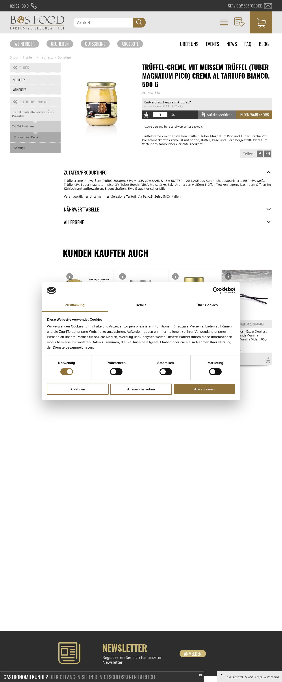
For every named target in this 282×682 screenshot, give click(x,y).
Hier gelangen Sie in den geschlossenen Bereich (79, 677)
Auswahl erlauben (141, 389)
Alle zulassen (204, 389)
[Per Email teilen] (267, 154)
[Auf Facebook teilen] (260, 154)
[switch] (116, 371)
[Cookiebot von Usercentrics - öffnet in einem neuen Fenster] (216, 290)
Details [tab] (141, 305)
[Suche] (139, 23)
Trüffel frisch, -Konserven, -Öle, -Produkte (33, 114)
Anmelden (193, 653)
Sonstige (64, 57)
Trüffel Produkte (23, 126)
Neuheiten (60, 43)
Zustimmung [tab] (75, 305)
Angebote (130, 43)
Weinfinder (24, 43)
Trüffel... (29, 57)
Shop (14, 57)
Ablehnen (77, 389)
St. (173, 115)
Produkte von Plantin (26, 137)
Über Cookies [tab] (207, 305)
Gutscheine (95, 43)
